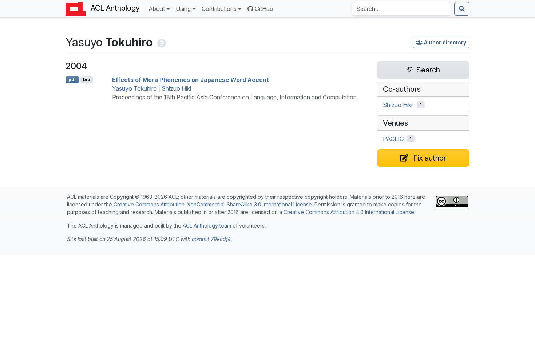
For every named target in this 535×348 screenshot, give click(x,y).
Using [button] (183, 8)
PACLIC (393, 138)
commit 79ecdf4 (211, 239)
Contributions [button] (219, 8)
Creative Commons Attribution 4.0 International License (349, 212)
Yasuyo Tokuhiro (134, 88)
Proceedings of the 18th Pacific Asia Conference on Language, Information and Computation (234, 97)
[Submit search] (461, 9)
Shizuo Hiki (176, 88)
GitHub (264, 8)
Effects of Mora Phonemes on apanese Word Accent (190, 79)
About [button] (156, 8)
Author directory (445, 42)
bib (86, 79)
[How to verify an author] (161, 42)
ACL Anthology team (207, 225)
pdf (72, 79)
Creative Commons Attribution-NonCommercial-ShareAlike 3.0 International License (213, 204)
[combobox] (401, 9)
